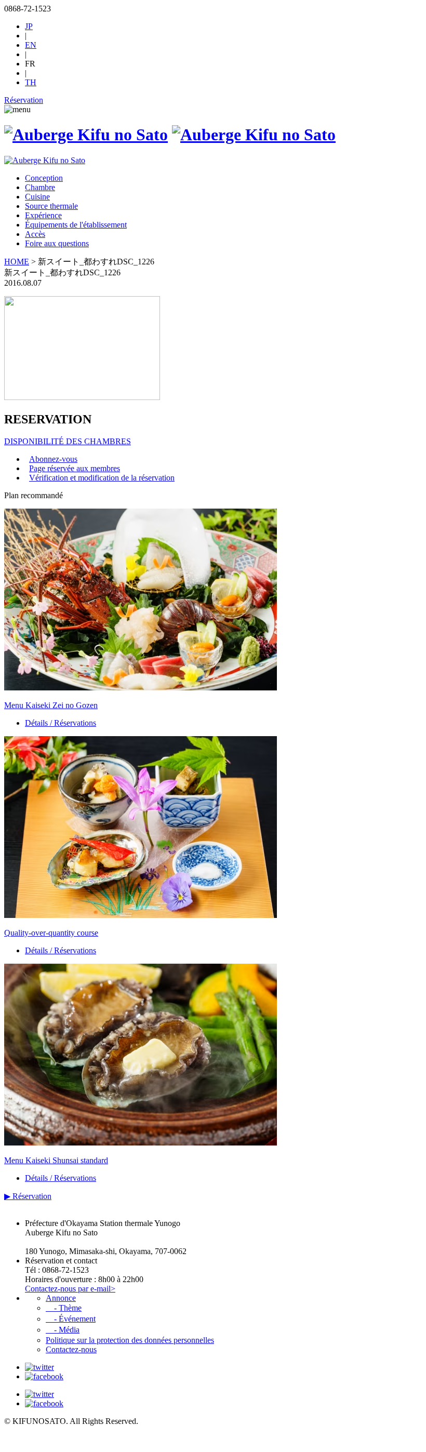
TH (30, 82)
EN (30, 45)
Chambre (40, 187)
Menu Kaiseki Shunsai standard (56, 1160)
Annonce (61, 1298)
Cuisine (37, 196)
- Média (62, 1329)
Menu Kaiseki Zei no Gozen (51, 705)
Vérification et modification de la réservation (102, 477)
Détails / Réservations (60, 722)
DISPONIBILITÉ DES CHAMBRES (67, 441)
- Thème (64, 1307)
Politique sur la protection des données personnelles (130, 1340)
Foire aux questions (57, 243)
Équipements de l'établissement (76, 224)
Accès (35, 234)
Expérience (43, 215)
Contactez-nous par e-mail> (70, 1288)
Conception (44, 178)
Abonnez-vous (53, 459)
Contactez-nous (71, 1349)
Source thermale (51, 206)
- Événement (71, 1318)
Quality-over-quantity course (51, 932)
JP (29, 26)
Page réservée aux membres (74, 468)
